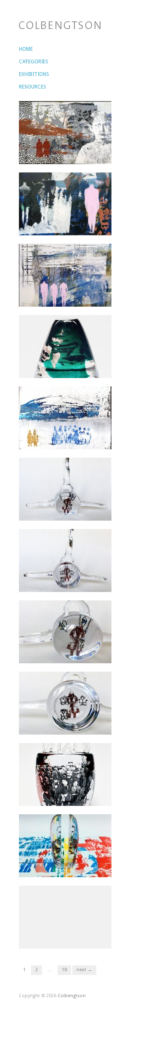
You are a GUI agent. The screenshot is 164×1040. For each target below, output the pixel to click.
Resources (23, 86)
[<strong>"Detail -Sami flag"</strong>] (65, 917)
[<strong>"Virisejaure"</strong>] (65, 275)
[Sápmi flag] (65, 845)
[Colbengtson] (60, 24)
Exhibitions (23, 74)
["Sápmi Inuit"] (65, 417)
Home (23, 49)
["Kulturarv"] (65, 346)
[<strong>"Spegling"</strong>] (65, 203)
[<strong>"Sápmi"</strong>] (65, 132)
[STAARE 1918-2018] (65, 774)
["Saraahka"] (65, 489)
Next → (84, 969)
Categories (23, 61)
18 (64, 969)
